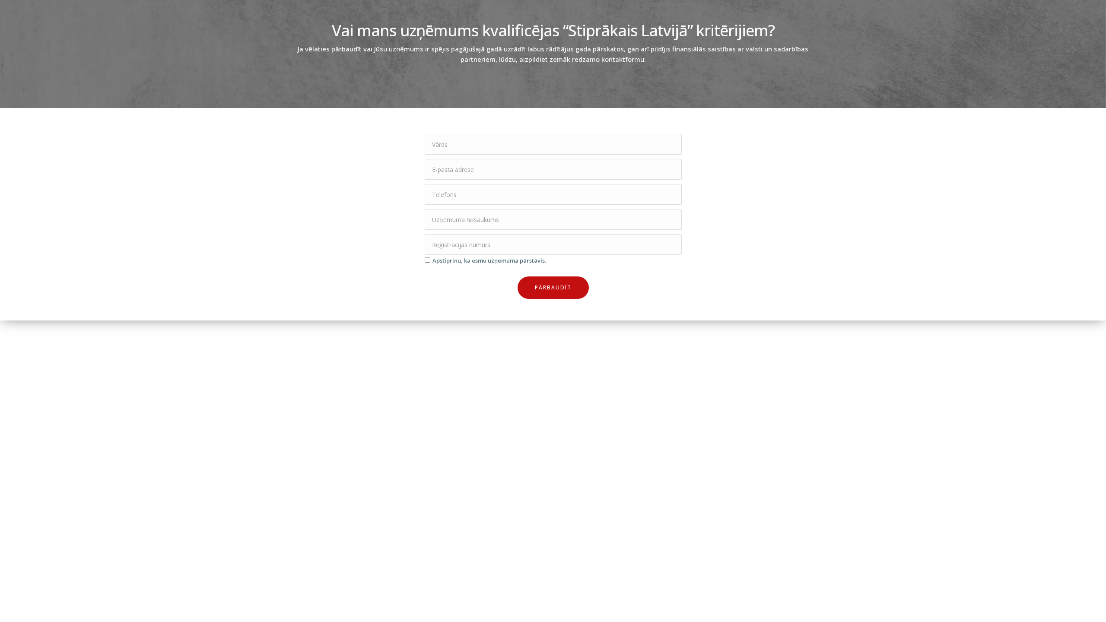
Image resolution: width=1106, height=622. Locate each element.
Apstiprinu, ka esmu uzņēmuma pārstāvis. (489, 260)
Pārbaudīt (553, 287)
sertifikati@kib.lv (581, 532)
